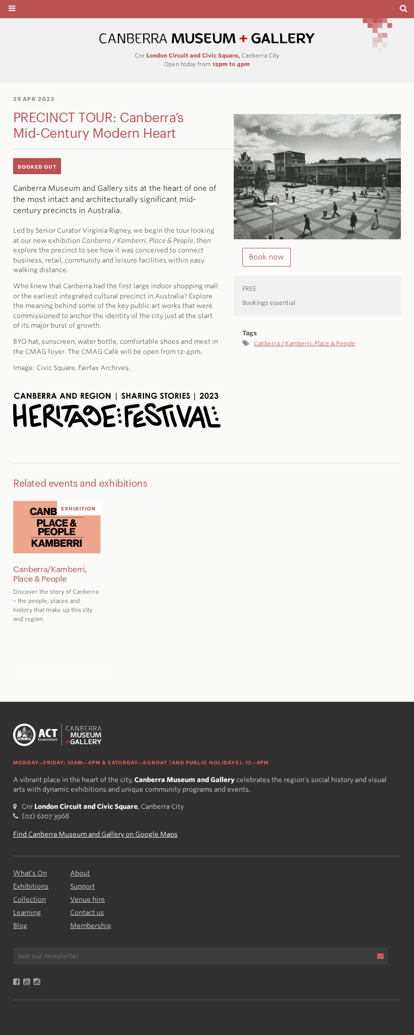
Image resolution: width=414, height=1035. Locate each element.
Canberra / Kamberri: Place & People (304, 343)
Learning (27, 912)
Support (82, 886)
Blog (20, 925)
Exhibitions (30, 886)
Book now (266, 257)
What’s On (30, 873)
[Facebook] (18, 982)
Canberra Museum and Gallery (207, 38)
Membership (90, 925)
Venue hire (87, 899)
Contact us (87, 912)
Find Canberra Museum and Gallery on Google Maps (95, 834)
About (80, 873)
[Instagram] (38, 982)
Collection (29, 899)
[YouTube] (28, 982)
